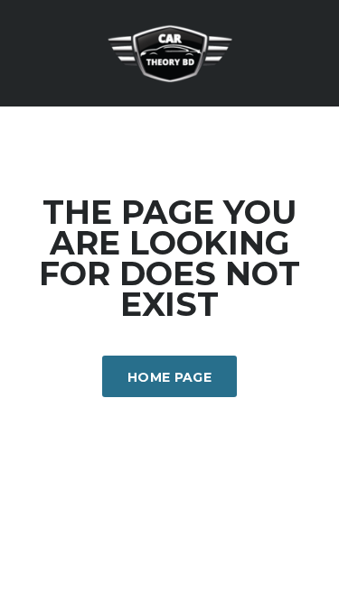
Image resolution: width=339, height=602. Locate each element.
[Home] (170, 51)
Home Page (169, 377)
